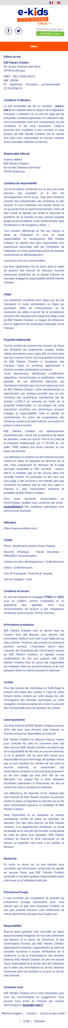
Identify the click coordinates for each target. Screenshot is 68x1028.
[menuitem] (51, 2)
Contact (31, 1013)
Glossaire (39, 1021)
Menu (34, 46)
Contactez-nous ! (50, 33)
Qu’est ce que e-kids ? (53, 1013)
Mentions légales (12, 1013)
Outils (26, 1021)
